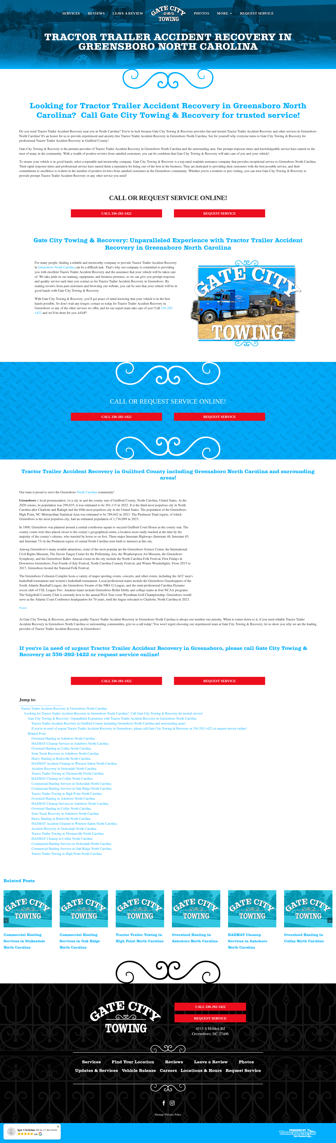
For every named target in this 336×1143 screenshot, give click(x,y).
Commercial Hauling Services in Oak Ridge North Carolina (24, 941)
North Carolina (87, 492)
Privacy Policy (173, 1114)
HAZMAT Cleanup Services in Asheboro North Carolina (191, 941)
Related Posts (37, 733)
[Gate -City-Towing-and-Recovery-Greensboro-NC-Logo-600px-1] (126, 1002)
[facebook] (163, 1103)
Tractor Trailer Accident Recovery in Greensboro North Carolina (64, 708)
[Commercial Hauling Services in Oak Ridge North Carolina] (28, 908)
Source (23, 607)
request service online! (128, 654)
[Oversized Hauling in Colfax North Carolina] (252, 908)
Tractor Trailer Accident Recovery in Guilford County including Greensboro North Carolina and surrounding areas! (108, 723)
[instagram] (172, 1103)
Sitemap (159, 1114)
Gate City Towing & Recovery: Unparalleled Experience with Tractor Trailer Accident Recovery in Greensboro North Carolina (112, 718)
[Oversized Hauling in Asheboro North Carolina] (140, 908)
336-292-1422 (70, 654)
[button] (6, 920)
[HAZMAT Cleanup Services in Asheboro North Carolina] (196, 908)
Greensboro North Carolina (56, 267)
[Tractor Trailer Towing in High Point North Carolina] (84, 908)
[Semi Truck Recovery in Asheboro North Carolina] (308, 908)
